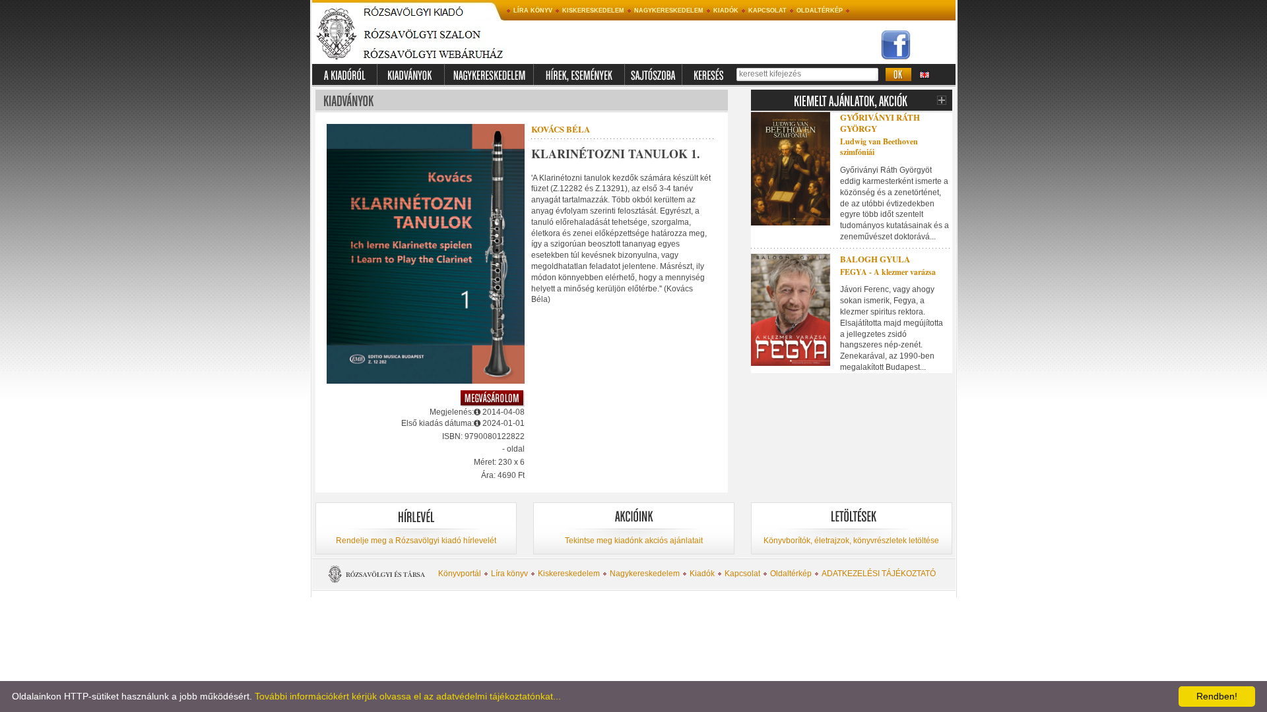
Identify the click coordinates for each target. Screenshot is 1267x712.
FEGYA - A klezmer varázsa (888, 272)
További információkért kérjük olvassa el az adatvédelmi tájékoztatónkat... (408, 696)
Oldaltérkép (819, 10)
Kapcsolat (767, 10)
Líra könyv (532, 10)
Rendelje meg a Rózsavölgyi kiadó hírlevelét (416, 540)
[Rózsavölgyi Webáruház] (433, 61)
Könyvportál (459, 573)
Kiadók (725, 10)
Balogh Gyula (875, 258)
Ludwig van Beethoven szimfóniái (879, 147)
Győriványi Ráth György (880, 122)
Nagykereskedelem (668, 10)
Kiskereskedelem (593, 10)
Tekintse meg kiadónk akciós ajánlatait (634, 540)
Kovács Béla (560, 129)
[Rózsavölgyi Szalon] (433, 42)
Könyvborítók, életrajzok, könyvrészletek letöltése (851, 540)
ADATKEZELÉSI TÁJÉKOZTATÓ (879, 573)
